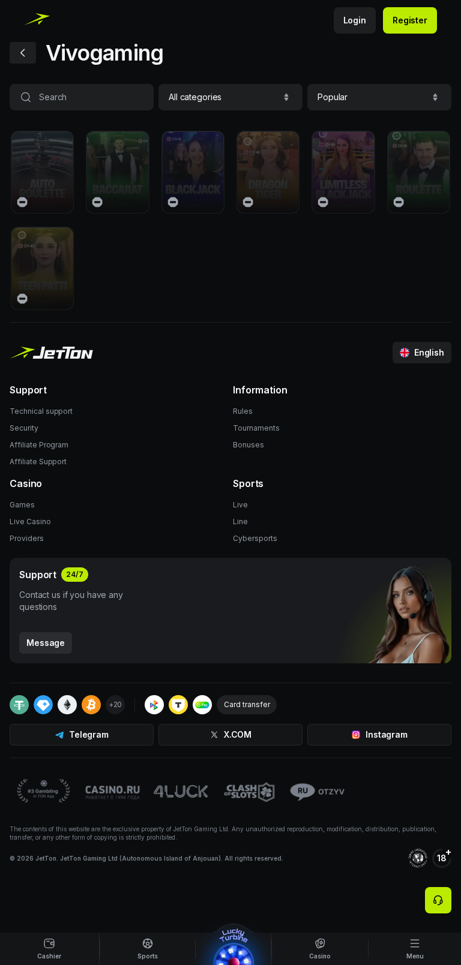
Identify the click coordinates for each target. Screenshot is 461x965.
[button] (230, 97)
